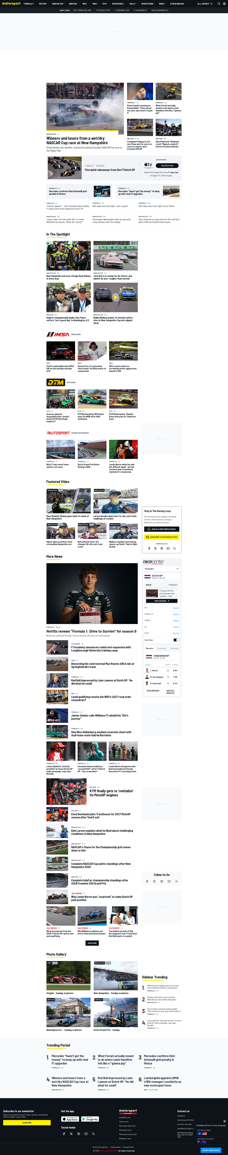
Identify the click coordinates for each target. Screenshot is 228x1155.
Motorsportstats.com (128, 1134)
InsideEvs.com (125, 1117)
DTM (104, 3)
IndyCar (73, 3)
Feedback (181, 1116)
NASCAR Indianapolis (160, 10)
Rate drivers (153, 690)
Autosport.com (125, 1130)
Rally (133, 3)
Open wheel (118, 3)
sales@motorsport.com (186, 1128)
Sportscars (147, 3)
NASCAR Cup (57, 3)
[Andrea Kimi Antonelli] (147, 683)
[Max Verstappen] (147, 677)
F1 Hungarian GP (140, 10)
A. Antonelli (155, 683)
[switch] (176, 640)
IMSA (94, 3)
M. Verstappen (156, 677)
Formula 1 (28, 3)
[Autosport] (58, 433)
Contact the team (184, 1124)
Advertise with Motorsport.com (189, 1120)
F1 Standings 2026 (122, 10)
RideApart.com (125, 1138)
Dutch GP (157, 575)
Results (176, 608)
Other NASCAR (177, 3)
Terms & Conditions (100, 1147)
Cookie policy (115, 1147)
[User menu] (224, 3)
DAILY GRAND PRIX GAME (82, 10)
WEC (85, 3)
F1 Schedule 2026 (103, 10)
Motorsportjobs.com (127, 1126)
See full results (171, 691)
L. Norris (154, 670)
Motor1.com (124, 1121)
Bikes (161, 3)
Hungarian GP (161, 655)
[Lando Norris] (147, 670)
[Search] (219, 3)
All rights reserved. (126, 1151)
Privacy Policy (128, 1147)
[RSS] (174, 548)
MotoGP (42, 3)
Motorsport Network (108, 1151)
